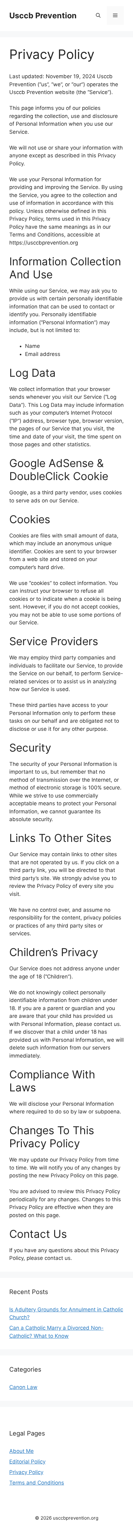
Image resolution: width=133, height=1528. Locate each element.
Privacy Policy (26, 1472)
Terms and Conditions (36, 1483)
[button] (98, 15)
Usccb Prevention (43, 15)
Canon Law (23, 1387)
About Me (21, 1451)
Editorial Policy (27, 1461)
